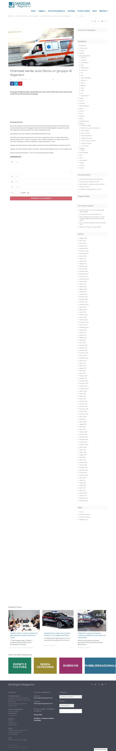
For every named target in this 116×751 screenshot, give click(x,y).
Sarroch (83, 83)
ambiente (82, 53)
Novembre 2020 (83, 384)
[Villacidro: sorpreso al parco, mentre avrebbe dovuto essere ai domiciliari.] (92, 620)
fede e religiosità (84, 106)
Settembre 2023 (83, 305)
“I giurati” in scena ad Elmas (93, 227)
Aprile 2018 (82, 457)
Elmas (82, 65)
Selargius (83, 86)
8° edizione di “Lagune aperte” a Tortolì (90, 189)
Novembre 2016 (83, 501)
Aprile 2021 (82, 371)
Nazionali (81, 116)
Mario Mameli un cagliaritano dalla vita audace (92, 184)
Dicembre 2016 (83, 498)
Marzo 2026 (82, 243)
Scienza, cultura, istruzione (88, 141)
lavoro (81, 114)
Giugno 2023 (82, 307)
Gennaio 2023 (83, 317)
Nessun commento (59, 79)
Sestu (82, 88)
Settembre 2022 (84, 327)
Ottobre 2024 (83, 277)
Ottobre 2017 (83, 473)
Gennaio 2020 (83, 404)
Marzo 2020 (82, 399)
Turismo (81, 168)
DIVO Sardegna (85, 131)
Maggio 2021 (82, 368)
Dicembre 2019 (83, 406)
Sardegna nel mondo (86, 138)
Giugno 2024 (83, 287)
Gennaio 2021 (83, 378)
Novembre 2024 (83, 274)
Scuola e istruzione (86, 143)
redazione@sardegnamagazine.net (43, 698)
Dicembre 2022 (83, 320)
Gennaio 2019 (83, 435)
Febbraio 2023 (83, 315)
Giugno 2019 (82, 422)
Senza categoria (83, 153)
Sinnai (82, 91)
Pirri (82, 73)
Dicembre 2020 (83, 381)
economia (82, 103)
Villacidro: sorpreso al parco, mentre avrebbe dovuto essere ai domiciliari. (92, 635)
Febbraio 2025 (83, 266)
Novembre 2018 (83, 440)
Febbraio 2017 (83, 493)
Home (33, 11)
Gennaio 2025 (83, 269)
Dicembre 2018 (83, 437)
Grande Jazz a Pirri (84, 187)
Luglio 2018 (82, 450)
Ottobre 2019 (83, 412)
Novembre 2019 (83, 409)
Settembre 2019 (83, 414)
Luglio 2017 (82, 480)
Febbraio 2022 (83, 345)
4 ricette (81, 51)
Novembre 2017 (83, 470)
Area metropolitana (56, 11)
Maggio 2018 (82, 455)
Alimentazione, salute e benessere (90, 128)
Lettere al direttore (86, 136)
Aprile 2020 (82, 396)
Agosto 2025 (83, 256)
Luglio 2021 (82, 363)
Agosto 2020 (83, 391)
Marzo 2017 (82, 491)
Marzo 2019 (82, 429)
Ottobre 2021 (83, 356)
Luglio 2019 (82, 419)
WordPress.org (83, 520)
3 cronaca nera (83, 48)
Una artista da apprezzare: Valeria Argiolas (91, 211)
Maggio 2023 (83, 310)
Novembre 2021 (83, 353)
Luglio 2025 (82, 259)
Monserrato (84, 70)
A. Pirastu (14, 79)
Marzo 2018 (82, 460)
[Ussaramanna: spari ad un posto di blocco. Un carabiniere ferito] (58, 620)
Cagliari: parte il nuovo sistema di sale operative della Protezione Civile (24, 635)
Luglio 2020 (82, 394)
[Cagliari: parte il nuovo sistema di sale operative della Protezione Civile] (24, 620)
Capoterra (83, 60)
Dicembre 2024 (83, 271)
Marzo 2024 (82, 292)
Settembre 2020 (84, 389)
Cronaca (33, 79)
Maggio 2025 (83, 264)
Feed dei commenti (84, 517)
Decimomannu (84, 63)
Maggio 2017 (82, 485)
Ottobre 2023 (83, 302)
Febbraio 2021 (83, 376)
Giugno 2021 (82, 366)
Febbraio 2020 (83, 401)
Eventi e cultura (84, 11)
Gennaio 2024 (83, 294)
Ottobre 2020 (83, 386)
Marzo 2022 (82, 343)
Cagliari (41, 11)
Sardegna (71, 11)
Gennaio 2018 (83, 465)
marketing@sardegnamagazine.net (43, 704)
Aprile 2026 (82, 241)
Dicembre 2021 (83, 350)
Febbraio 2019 (83, 432)
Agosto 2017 (83, 478)
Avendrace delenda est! (95, 214)
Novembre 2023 (83, 299)
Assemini (83, 58)
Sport (94, 11)
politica (81, 119)
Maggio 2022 (83, 338)
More (36, 648)
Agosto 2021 (83, 361)
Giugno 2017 (82, 483)
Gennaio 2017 (83, 496)
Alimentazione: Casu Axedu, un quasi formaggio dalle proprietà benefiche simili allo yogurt (92, 218)
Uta (82, 93)
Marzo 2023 (82, 312)
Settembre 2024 (84, 279)
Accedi (81, 512)
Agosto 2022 (83, 330)
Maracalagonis (41, 79)
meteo (82, 150)
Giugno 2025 (82, 261)
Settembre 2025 (84, 254)
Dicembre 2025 (83, 249)
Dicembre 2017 (83, 468)
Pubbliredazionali (84, 121)
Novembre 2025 (83, 251)
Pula (82, 75)
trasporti (81, 165)
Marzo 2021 (82, 373)
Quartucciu (84, 80)
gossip (81, 109)
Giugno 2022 (82, 335)
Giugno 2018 (82, 452)
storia (81, 158)
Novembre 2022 (83, 322)
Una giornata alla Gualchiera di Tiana (89, 182)
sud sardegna (83, 160)
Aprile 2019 (82, 427)
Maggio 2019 (82, 424)
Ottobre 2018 (83, 442)
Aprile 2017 (82, 488)
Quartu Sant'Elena (86, 78)
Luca (80, 223)
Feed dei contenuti (84, 515)
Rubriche (102, 11)
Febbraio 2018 (83, 463)
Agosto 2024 (83, 282)
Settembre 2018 (83, 445)
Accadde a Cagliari (86, 126)
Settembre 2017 (83, 475)
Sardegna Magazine (21, 684)
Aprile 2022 (82, 340)
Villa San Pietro (85, 96)
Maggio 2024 (83, 289)
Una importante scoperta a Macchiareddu (90, 179)
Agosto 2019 (83, 417)
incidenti (81, 111)
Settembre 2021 (83, 358)
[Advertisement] (41, 109)
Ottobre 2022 (83, 325)
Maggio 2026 (83, 238)
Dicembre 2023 (83, 297)
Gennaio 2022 (83, 348)
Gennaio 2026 (83, 246)
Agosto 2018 (83, 447)
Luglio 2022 (82, 333)
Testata (81, 163)
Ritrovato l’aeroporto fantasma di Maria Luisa (92, 224)
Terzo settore (85, 146)
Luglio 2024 (82, 284)
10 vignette (82, 46)
